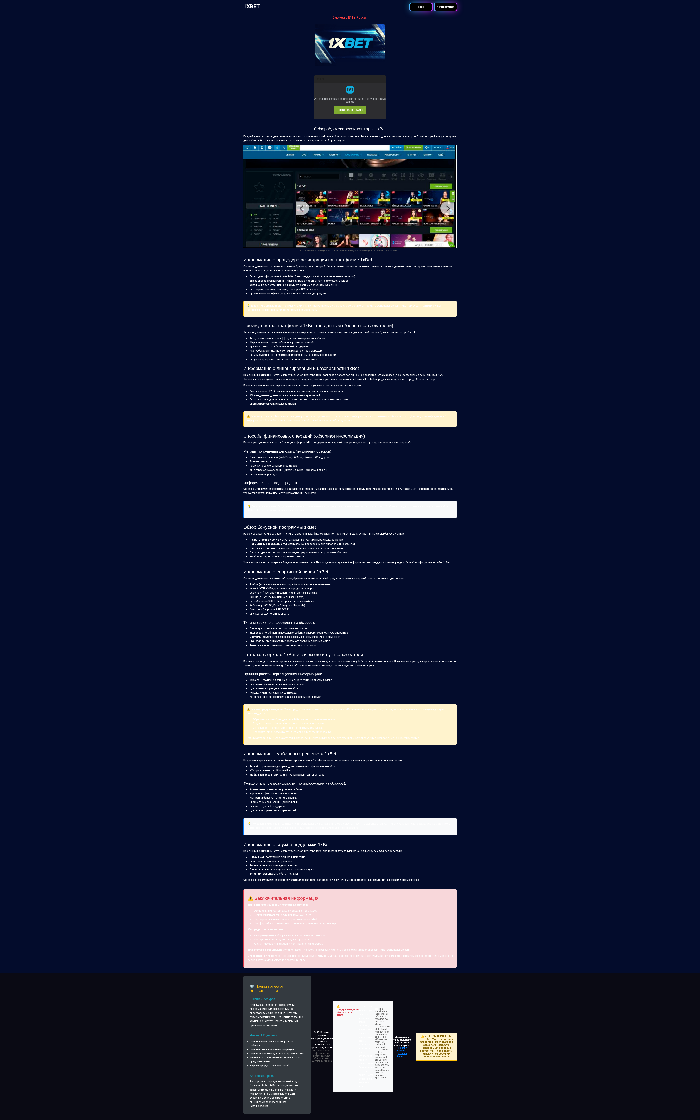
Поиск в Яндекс (402, 1054)
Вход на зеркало (350, 110)
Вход (421, 7)
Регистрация (445, 7)
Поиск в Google (402, 1049)
